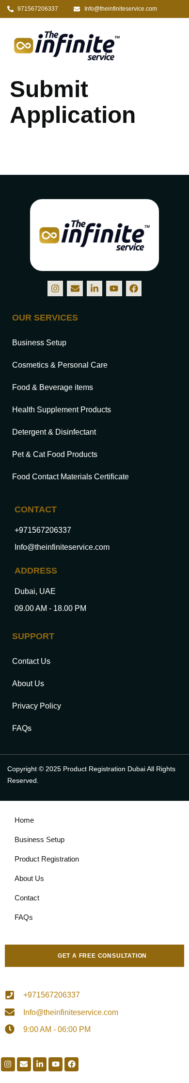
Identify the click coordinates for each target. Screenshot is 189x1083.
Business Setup (39, 342)
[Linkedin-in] (94, 288)
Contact (27, 898)
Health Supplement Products (61, 410)
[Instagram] (55, 288)
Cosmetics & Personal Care (60, 365)
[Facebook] (134, 288)
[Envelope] (74, 288)
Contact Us (31, 661)
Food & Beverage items (52, 387)
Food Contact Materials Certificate (70, 477)
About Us (28, 683)
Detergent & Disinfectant (54, 432)
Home (24, 820)
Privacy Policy (36, 706)
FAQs (22, 728)
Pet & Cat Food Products (54, 454)
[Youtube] (114, 288)
